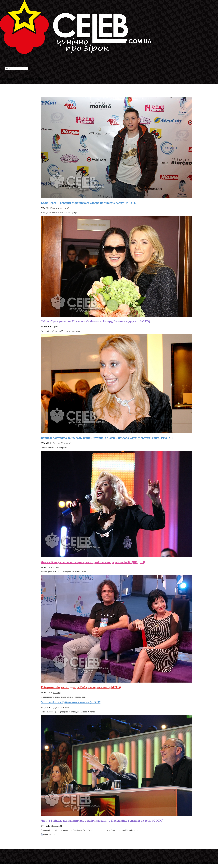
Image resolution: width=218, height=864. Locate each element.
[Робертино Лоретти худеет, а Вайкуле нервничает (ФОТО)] (116, 682)
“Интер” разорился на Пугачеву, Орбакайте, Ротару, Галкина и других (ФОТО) (95, 321)
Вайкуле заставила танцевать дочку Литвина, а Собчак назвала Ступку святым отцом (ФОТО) (107, 437)
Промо (56, 327)
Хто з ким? (64, 208)
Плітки (56, 567)
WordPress (39, 852)
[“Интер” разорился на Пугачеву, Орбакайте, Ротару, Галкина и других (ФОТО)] (116, 316)
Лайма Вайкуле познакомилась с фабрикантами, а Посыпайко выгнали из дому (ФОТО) (102, 820)
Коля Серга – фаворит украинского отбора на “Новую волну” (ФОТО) (89, 202)
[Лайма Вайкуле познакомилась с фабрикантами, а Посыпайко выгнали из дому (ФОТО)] (116, 815)
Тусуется (55, 208)
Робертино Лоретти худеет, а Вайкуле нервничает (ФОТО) (81, 687)
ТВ (61, 327)
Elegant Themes (16, 852)
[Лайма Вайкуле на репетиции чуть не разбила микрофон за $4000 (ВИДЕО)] (116, 557)
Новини (56, 693)
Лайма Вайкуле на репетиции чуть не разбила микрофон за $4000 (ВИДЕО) (93, 562)
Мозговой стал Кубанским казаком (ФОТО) (71, 702)
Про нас (9, 66)
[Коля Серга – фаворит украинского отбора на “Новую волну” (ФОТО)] (116, 197)
